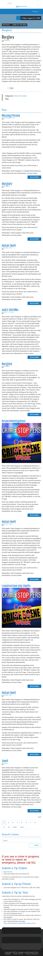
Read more (34, 177)
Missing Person (11, 115)
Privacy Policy (22, 923)
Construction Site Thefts (16, 585)
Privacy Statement (31, 954)
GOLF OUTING (10, 309)
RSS (39, 817)
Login (9, 3)
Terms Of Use (18, 954)
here (22, 877)
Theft (5, 760)
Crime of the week (20, 96)
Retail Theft (9, 245)
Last (22, 827)
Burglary (7, 183)
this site (9, 872)
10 (9, 827)
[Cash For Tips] (21, 7)
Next (15, 827)
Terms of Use (31, 923)
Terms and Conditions (10, 923)
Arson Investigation (13, 421)
